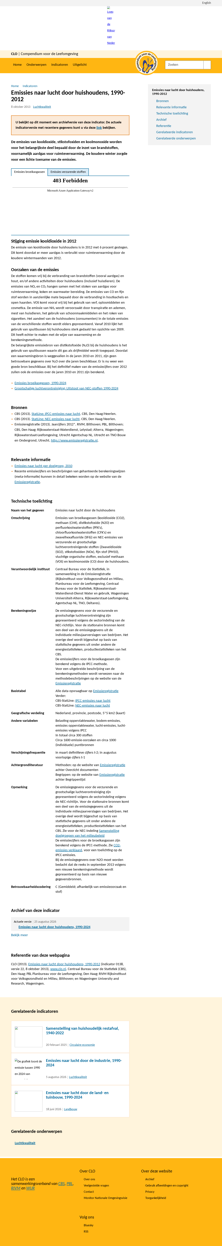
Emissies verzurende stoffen (68, 172)
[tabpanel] (70, 205)
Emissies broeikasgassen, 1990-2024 (40, 383)
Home (17, 65)
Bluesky (88, 1225)
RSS (86, 1231)
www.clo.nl (58, 969)
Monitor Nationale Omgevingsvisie (105, 1198)
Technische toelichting (172, 113)
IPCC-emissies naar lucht (92, 701)
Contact (89, 1192)
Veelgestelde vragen (96, 1185)
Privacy (149, 1192)
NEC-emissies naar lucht (92, 705)
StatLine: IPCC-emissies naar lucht (56, 414)
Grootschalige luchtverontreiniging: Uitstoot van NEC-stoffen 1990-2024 (66, 388)
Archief (161, 120)
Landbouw (70, 1109)
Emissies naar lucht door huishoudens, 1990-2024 (54, 927)
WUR (30, 1188)
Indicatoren (59, 65)
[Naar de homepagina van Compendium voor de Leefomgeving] (111, 28)
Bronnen (162, 101)
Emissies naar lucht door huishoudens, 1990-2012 (64, 964)
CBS (61, 1184)
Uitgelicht (80, 65)
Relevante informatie (171, 107)
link (99, 128)
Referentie (163, 126)
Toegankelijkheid (155, 1198)
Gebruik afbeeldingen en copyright (166, 1185)
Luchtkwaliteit (42, 107)
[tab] (29, 172)
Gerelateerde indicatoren (174, 132)
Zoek (207, 65)
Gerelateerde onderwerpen (176, 138)
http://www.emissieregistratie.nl (74, 440)
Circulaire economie (82, 1045)
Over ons (89, 1179)
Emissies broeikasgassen (29, 172)
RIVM (15, 1188)
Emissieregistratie (27, 482)
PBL (70, 1184)
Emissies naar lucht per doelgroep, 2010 (43, 466)
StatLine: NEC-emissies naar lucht (56, 419)
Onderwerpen (36, 65)
